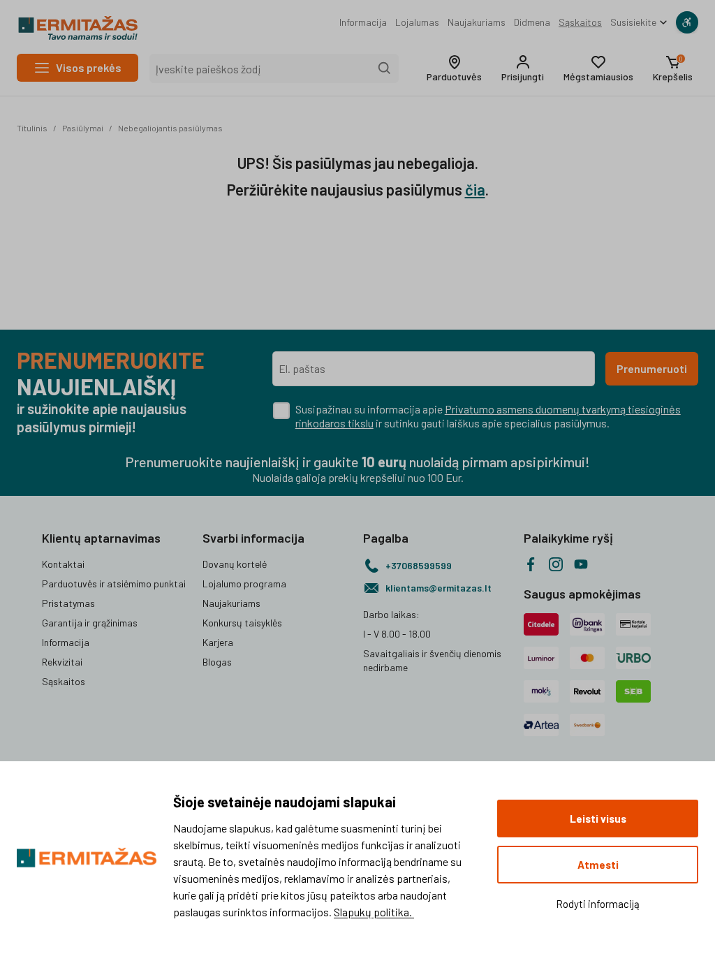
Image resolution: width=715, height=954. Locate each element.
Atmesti (598, 864)
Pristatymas (68, 603)
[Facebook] (531, 564)
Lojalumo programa (244, 583)
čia (475, 189)
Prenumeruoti (652, 368)
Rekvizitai (62, 662)
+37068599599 (418, 565)
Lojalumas (417, 22)
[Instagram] (556, 564)
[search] (384, 68)
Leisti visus (598, 818)
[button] (454, 68)
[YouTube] (581, 564)
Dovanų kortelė (234, 564)
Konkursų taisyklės (242, 623)
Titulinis (32, 128)
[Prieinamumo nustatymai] (687, 22)
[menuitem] (363, 22)
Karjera (217, 642)
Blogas (217, 662)
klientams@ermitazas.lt (438, 588)
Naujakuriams (477, 22)
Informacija (363, 22)
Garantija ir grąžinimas (90, 623)
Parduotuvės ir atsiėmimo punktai (114, 583)
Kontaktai (63, 564)
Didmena (532, 22)
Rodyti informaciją (598, 903)
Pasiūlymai (82, 128)
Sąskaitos (580, 22)
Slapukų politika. (374, 911)
